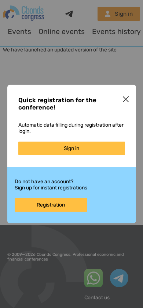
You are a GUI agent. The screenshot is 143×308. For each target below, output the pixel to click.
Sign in (71, 148)
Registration (51, 205)
